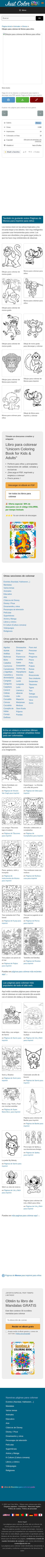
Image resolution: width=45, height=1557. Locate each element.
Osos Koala (21, 708)
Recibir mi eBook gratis (23, 1326)
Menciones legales (34, 1506)
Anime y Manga (10, 619)
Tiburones (33, 684)
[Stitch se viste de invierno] (11, 1184)
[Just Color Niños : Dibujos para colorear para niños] (21, 3)
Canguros (8, 684)
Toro (30, 691)
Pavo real (33, 647)
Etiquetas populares (10, 1506)
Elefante (19, 651)
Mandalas (8, 585)
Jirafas (19, 678)
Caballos (7, 663)
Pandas (19, 715)
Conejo (7, 714)
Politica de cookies (14, 1509)
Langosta (20, 684)
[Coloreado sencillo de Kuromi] (33, 1071)
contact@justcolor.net (22, 1543)
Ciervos (7, 702)
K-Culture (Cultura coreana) (15, 625)
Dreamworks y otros (12, 606)
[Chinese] (36, 1515)
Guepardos (20, 666)
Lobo (18, 696)
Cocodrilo (8, 705)
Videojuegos (9, 628)
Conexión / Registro (37, 3)
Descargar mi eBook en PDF (21, 485)
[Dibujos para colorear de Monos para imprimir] (11, 304)
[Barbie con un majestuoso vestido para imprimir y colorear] (33, 1114)
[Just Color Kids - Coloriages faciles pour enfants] (12, 1515)
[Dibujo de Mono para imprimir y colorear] (11, 268)
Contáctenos (22, 1506)
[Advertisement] (22, 184)
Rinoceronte (34, 675)
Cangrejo (7, 681)
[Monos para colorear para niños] (33, 268)
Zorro (31, 703)
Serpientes (33, 681)
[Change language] (42, 3)
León (18, 687)
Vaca (31, 700)
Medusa (19, 705)
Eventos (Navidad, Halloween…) (20, 1402)
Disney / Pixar (9, 603)
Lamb (18, 681)
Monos (24, 26)
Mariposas (20, 702)
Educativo (8, 594)
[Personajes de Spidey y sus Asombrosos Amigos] (33, 1143)
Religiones (8, 631)
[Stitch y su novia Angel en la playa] (33, 1029)
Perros (31, 654)
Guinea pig (20, 669)
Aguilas (7, 647)
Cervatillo (7, 699)
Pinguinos (33, 657)
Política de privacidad (23, 1333)
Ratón (31, 672)
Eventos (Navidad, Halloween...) (17, 582)
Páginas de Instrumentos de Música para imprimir (10, 878)
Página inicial (7, 26)
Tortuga (32, 694)
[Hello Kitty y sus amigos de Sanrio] (11, 1029)
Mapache (20, 699)
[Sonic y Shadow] (11, 1071)
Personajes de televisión (14, 610)
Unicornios (33, 697)
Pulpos (32, 666)
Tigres (31, 688)
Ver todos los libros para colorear (20, 495)
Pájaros (19, 712)
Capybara (8, 687)
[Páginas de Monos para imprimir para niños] (3, 1275)
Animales (16, 26)
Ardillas (7, 654)
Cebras (7, 693)
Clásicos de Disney (12, 600)
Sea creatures (34, 678)
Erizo (18, 654)
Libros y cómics (10, 622)
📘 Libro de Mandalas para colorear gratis (18, 1487)
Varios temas (9, 588)
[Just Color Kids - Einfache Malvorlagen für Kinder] (31, 1515)
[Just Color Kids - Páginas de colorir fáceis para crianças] (22, 1515)
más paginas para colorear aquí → (26, 1216)
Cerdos (7, 696)
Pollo (31, 663)
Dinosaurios (21, 647)
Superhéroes (9, 616)
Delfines (7, 717)
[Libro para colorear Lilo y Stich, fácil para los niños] (33, 1197)
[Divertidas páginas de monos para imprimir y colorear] (33, 297)
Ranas (31, 669)
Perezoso (33, 651)
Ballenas (7, 657)
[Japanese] (40, 1515)
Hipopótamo (21, 672)
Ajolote (6, 651)
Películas (7, 613)
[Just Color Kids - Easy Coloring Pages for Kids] (6, 1515)
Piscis (31, 660)
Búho (6, 660)
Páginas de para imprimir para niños (23, 1275)
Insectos (19, 675)
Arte (5, 597)
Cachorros (8, 666)
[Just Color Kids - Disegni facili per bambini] (26, 1515)
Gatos (18, 663)
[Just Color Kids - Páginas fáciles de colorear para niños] (17, 1515)
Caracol (7, 690)
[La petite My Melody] (11, 1157)
